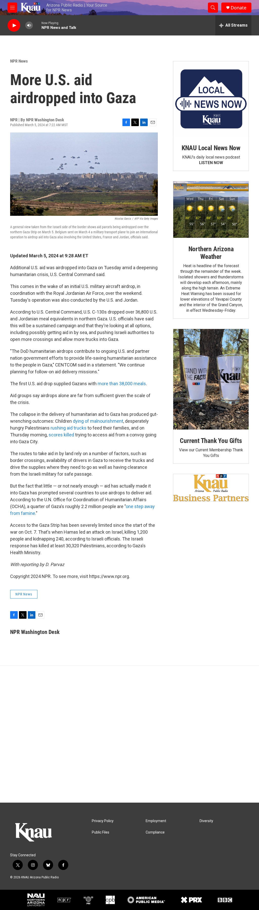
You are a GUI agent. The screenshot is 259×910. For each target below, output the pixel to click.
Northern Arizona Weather (211, 252)
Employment (156, 821)
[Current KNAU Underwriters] (211, 487)
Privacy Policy (103, 821)
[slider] (37, 25)
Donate (238, 7)
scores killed (61, 434)
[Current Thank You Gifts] (211, 379)
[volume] (29, 25)
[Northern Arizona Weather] (211, 209)
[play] (14, 25)
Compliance (155, 832)
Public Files (100, 832)
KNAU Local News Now (211, 148)
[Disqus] (129, 734)
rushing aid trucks (69, 428)
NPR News (19, 61)
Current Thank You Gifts (211, 440)
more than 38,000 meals (122, 383)
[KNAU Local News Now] (211, 99)
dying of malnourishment (98, 421)
